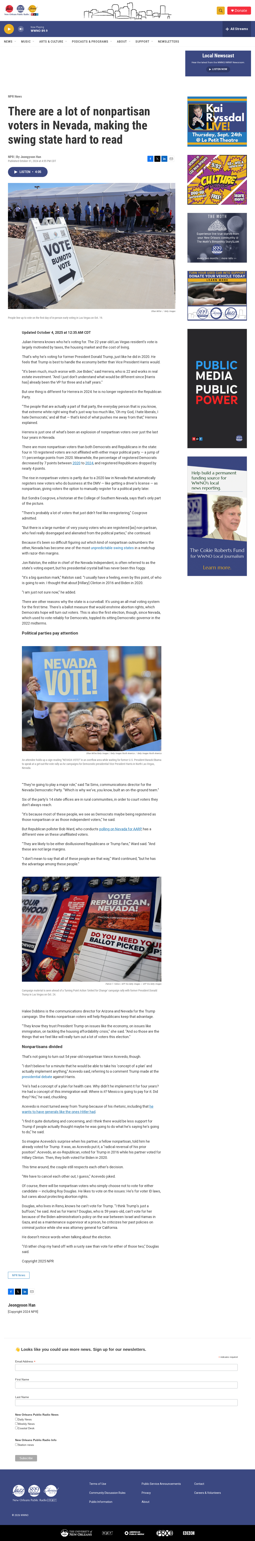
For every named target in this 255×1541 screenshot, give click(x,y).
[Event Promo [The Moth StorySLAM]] (217, 238)
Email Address (25, 1361)
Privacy (146, 1492)
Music (26, 41)
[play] (9, 29)
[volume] (21, 29)
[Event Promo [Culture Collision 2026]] (217, 180)
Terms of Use (97, 1483)
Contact (199, 1483)
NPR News (15, 96)
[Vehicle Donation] (217, 296)
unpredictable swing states (112, 548)
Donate (241, 10)
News (8, 41)
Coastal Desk (26, 1428)
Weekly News (26, 1423)
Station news (26, 1444)
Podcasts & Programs (90, 41)
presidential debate (37, 1077)
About (122, 41)
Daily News (25, 1419)
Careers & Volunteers (207, 1492)
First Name (22, 1379)
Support (142, 41)
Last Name (22, 1397)
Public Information (100, 1501)
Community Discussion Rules (107, 1492)
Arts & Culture (51, 41)
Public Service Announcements (161, 1483)
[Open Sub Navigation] (15, 41)
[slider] (27, 29)
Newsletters (168, 41)
